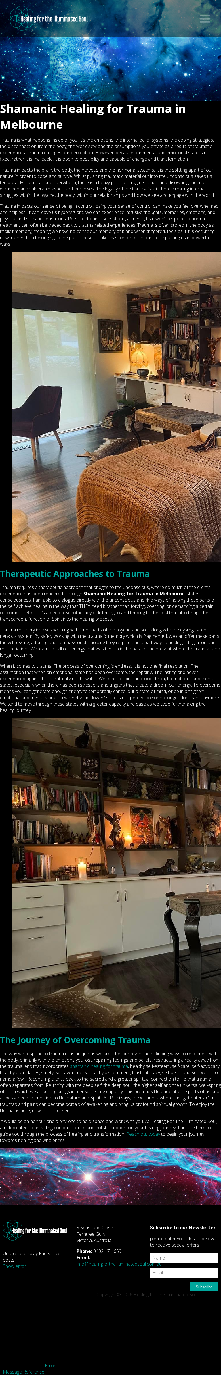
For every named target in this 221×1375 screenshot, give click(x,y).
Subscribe (204, 1287)
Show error (14, 1266)
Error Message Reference (29, 1368)
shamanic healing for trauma (99, 1066)
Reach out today (143, 1134)
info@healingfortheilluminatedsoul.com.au (119, 1264)
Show (205, 18)
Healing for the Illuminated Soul (49, 21)
